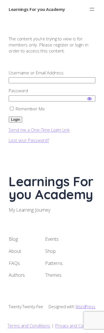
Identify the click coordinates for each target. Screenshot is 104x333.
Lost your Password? (29, 140)
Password (18, 90)
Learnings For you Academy (37, 9)
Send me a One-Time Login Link (39, 130)
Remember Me (29, 109)
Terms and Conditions (29, 325)
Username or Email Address (36, 73)
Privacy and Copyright (75, 325)
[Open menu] (91, 9)
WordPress (85, 306)
